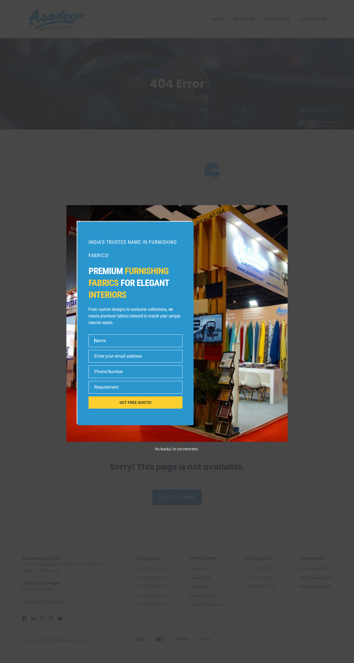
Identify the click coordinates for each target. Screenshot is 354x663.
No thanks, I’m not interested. (177, 449)
